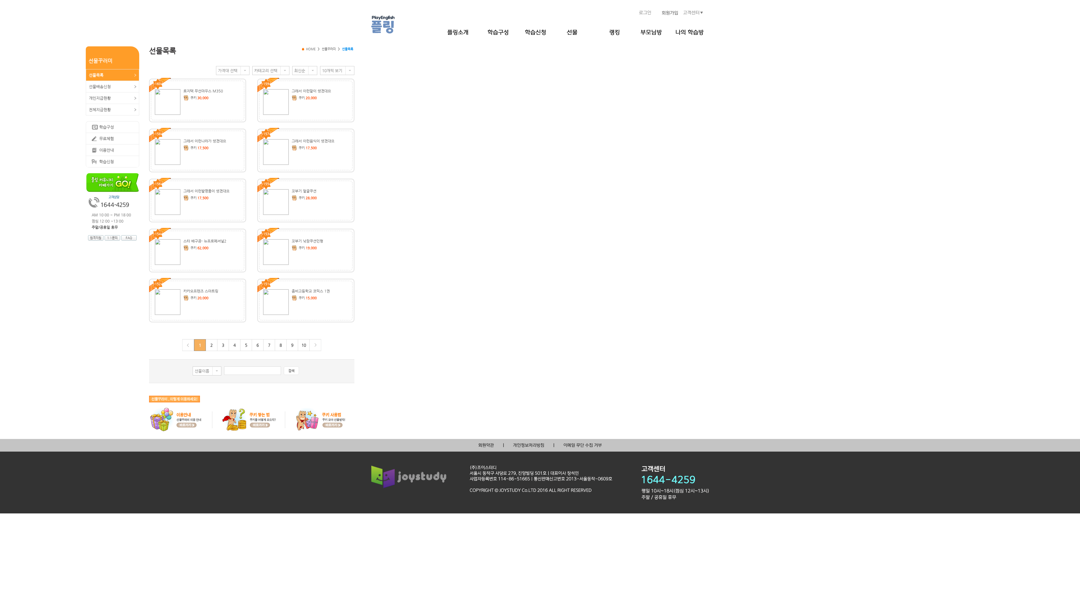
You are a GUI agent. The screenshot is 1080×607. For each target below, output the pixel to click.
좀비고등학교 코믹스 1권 (311, 291)
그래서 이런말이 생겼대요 (311, 91)
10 (304, 345)
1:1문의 (112, 238)
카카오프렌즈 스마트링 (200, 291)
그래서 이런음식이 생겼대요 (313, 141)
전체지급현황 (100, 109)
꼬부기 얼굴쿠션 (304, 191)
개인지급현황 (100, 98)
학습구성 (106, 127)
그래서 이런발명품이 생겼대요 (206, 191)
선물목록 (96, 75)
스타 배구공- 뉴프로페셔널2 (204, 241)
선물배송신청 (100, 86)
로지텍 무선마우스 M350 (203, 91)
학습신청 (106, 161)
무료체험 (106, 138)
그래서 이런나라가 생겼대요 (204, 141)
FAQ (129, 238)
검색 (291, 371)
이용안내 (106, 150)
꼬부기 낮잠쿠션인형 (307, 241)
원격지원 (95, 238)
